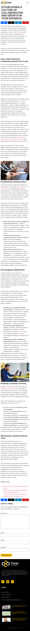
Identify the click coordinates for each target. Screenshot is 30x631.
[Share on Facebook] (4, 22)
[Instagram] (12, 581)
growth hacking (16, 32)
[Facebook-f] (2, 581)
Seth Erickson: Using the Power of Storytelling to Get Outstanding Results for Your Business (20, 619)
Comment (4, 513)
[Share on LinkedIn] (18, 22)
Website (3, 547)
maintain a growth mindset (9, 388)
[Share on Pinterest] (25, 22)
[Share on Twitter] (11, 22)
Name (2, 532)
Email (2, 540)
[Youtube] (7, 581)
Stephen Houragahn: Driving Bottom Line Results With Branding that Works (19, 612)
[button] (27, 2)
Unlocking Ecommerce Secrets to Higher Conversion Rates (19, 606)
